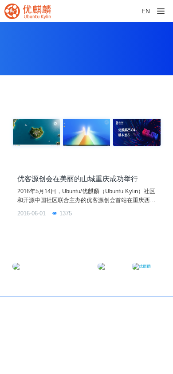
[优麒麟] (27, 11)
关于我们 (149, 308)
